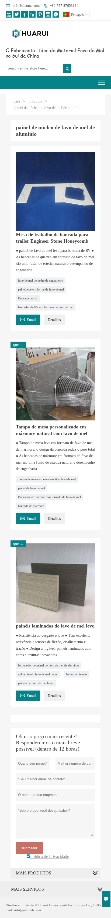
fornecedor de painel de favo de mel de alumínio (48, 665)
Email (28, 319)
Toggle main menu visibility (102, 82)
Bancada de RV (28, 298)
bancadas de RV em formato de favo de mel (45, 307)
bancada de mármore (31, 506)
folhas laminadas (76, 674)
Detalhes (54, 320)
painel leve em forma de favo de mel (41, 289)
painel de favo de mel (31, 488)
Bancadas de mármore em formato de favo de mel (49, 497)
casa (17, 101)
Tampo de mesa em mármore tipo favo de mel (47, 479)
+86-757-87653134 (64, 6)
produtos (35, 101)
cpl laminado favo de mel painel (38, 674)
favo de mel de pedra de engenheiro (40, 280)
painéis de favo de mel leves (36, 683)
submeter (29, 848)
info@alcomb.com (26, 6)
